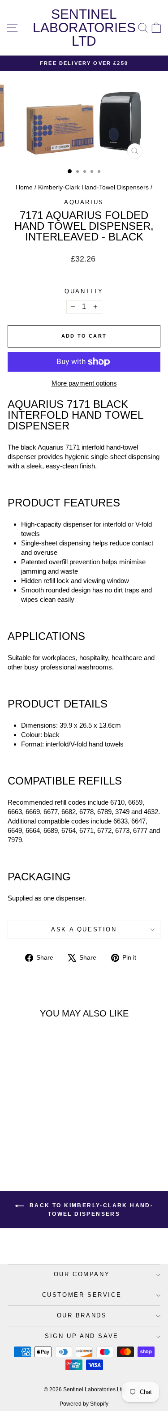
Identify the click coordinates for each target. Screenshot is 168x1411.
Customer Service (82, 1294)
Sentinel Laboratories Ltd (84, 27)
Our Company (82, 1274)
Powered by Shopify (84, 1404)
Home (24, 187)
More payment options (84, 383)
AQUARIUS (84, 202)
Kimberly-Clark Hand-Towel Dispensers (93, 187)
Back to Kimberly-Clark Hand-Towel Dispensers (90, 1210)
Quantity (84, 291)
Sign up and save (82, 1336)
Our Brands (82, 1315)
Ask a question (83, 929)
